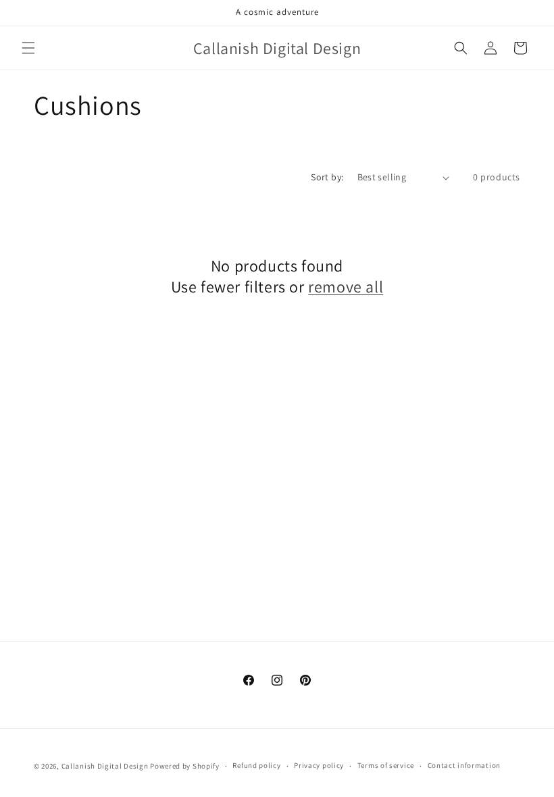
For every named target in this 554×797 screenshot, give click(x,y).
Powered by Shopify (185, 766)
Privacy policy (319, 765)
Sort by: (327, 177)
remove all (345, 286)
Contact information (464, 765)
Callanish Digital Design (105, 766)
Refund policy (256, 765)
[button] (28, 48)
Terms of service (385, 765)
